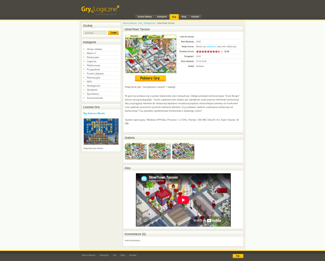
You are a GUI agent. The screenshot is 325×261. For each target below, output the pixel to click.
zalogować (211, 46)
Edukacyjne (93, 57)
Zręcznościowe (95, 98)
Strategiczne (93, 85)
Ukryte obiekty (94, 49)
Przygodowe (93, 69)
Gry (140, 23)
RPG (89, 81)
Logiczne (91, 61)
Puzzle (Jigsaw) (95, 73)
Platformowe (93, 65)
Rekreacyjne (93, 77)
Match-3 (91, 53)
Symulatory (93, 93)
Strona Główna (130, 23)
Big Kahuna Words (94, 113)
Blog (123, 255)
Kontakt (132, 255)
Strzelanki (92, 89)
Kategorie (104, 255)
